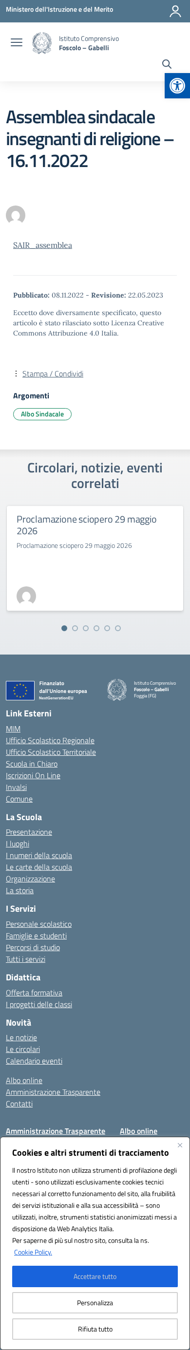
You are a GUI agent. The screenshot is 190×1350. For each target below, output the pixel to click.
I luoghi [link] (17, 843)
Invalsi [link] (16, 787)
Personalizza (95, 1302)
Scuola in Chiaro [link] (31, 763)
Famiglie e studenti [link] (36, 935)
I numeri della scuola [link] (39, 855)
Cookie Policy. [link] (33, 1252)
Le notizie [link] (21, 1037)
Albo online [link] (24, 1080)
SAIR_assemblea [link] (42, 245)
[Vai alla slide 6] (118, 628)
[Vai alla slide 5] (107, 628)
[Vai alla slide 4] (96, 628)
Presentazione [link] (29, 832)
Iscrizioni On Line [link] (33, 775)
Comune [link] (19, 799)
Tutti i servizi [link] (25, 959)
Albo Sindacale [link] (42, 414)
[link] (177, 85)
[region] (95, 1243)
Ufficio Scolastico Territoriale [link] (51, 752)
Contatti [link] (19, 1103)
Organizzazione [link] (30, 878)
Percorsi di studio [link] (33, 947)
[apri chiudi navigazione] (16, 43)
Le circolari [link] (23, 1049)
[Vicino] (180, 1145)
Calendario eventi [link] (34, 1061)
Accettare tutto (95, 1276)
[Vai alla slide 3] (86, 628)
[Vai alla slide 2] (75, 628)
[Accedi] (175, 11)
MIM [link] (13, 728)
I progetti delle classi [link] (39, 1004)
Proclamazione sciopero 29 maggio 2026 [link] (87, 524)
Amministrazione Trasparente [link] (53, 1092)
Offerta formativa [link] (34, 992)
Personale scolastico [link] (39, 924)
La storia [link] (20, 890)
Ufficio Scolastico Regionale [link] (50, 740)
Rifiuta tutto (95, 1329)
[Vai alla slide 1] (64, 628)
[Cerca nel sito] (166, 65)
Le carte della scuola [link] (39, 867)
